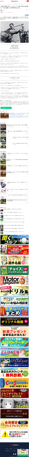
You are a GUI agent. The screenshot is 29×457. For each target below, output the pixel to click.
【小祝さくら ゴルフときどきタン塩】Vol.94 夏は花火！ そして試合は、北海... (13, 228)
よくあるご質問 (13, 450)
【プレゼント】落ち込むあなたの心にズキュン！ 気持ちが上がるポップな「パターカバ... (14, 218)
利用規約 (11, 448)
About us (7, 448)
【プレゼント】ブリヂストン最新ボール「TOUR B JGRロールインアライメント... (13, 212)
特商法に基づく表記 (7, 450)
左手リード (13, 12)
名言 (11, 12)
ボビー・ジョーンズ (6, 12)
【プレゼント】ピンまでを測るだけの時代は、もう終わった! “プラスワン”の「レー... (14, 231)
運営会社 (22, 448)
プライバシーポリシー (16, 448)
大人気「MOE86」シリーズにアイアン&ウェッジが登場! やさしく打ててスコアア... (14, 215)
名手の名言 (9, 12)
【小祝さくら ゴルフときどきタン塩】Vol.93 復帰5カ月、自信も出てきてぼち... (13, 225)
